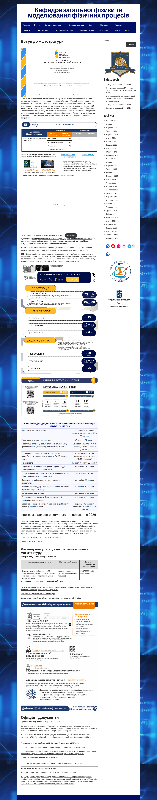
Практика (118, 25)
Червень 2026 (111, 128)
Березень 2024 (112, 217)
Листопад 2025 (112, 148)
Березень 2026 (112, 135)
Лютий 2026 (111, 138)
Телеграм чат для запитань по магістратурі (38, 594)
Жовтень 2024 (112, 193)
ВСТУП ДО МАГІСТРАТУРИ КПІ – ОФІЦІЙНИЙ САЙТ (42, 582)
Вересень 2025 (112, 155)
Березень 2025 (112, 176)
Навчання (104, 25)
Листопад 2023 (112, 231)
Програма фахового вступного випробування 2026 (58, 515)
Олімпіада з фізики (86, 30)
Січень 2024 (111, 224)
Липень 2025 (111, 162)
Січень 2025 (111, 183)
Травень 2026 (111, 131)
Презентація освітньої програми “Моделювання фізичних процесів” (42, 235)
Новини (37, 25)
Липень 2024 (111, 204)
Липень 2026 (111, 124)
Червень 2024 (111, 207)
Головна (26, 25)
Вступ (91, 25)
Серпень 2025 (111, 159)
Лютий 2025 (111, 180)
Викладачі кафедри (76, 25)
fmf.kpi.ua (77, 598)
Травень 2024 (111, 211)
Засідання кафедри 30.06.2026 (118, 105)
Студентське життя (42, 30)
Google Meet (85, 573)
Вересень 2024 (112, 197)
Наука (25, 30)
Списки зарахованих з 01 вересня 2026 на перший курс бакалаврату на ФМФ (121, 90)
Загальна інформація (53, 25)
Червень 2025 (111, 166)
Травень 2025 (111, 169)
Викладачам (103, 30)
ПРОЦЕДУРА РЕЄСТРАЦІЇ (31, 541)
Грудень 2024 (111, 186)
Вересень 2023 (112, 238)
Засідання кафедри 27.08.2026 (118, 85)
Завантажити (71, 235)
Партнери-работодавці (65, 30)
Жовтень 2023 (112, 235)
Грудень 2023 (111, 228)
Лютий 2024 (111, 221)
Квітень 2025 (111, 173)
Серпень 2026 (111, 121)
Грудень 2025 (111, 145)
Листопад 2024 (112, 190)
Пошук (106, 41)
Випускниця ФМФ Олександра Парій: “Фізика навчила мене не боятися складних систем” (121, 98)
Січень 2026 (111, 142)
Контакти (116, 30)
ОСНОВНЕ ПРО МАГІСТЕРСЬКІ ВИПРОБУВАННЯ (41, 537)
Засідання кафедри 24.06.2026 (118, 108)
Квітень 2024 (111, 214)
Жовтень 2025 (112, 152)
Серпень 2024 (111, 200)
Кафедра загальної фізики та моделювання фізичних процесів (78, 12)
